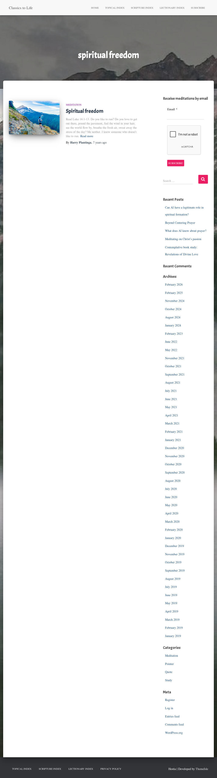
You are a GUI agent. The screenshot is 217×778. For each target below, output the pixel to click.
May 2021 (171, 407)
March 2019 (172, 620)
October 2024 (173, 309)
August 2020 (172, 481)
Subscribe (198, 7)
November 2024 (174, 301)
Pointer (169, 664)
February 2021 (174, 432)
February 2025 (174, 293)
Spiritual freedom (84, 111)
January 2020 (173, 538)
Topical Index (115, 7)
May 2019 (171, 603)
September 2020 (175, 472)
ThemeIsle (202, 769)
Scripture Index (142, 7)
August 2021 (172, 382)
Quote (168, 672)
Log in (169, 708)
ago (100, 142)
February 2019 (174, 628)
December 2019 (174, 546)
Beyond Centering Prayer (180, 223)
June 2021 (171, 399)
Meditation (74, 104)
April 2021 (171, 415)
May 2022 (171, 350)
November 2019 (174, 554)
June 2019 (171, 595)
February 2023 (174, 334)
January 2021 (173, 440)
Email (172, 109)
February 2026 (174, 284)
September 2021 (175, 374)
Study (168, 680)
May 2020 (171, 505)
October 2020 (173, 464)
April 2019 (171, 611)
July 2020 (171, 489)
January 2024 (173, 325)
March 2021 (172, 423)
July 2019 (171, 587)
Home (95, 7)
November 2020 (174, 456)
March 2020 (172, 522)
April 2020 (171, 513)
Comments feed (174, 724)
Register (170, 700)
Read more (86, 136)
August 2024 (172, 317)
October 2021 (173, 366)
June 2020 (171, 497)
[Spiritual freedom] (34, 118)
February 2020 (174, 530)
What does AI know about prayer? (185, 231)
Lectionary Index (172, 7)
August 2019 (172, 579)
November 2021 (174, 358)
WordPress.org (174, 733)
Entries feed (172, 716)
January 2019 (173, 636)
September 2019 (175, 570)
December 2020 (174, 448)
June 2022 (171, 342)
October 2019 (173, 562)
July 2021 (171, 391)
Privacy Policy (110, 768)
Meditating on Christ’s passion (183, 239)
